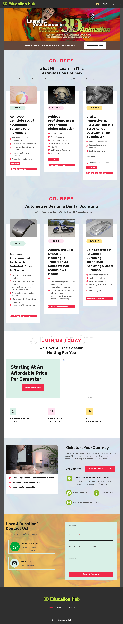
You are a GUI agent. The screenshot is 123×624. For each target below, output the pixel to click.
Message (73, 558)
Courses (106, 4)
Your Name (73, 526)
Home (96, 4)
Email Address (74, 535)
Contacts (117, 4)
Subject (95, 546)
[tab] (88, 397)
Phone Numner (75, 546)
